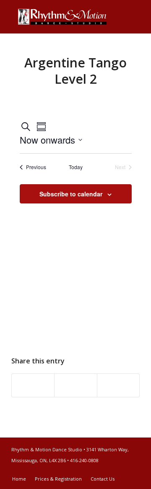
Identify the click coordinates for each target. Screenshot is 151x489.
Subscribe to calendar (70, 194)
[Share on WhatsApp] (75, 385)
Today (76, 167)
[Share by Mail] (118, 385)
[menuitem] (19, 479)
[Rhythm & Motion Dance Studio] (62, 16)
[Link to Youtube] (133, 470)
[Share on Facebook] (33, 385)
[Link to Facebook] (121, 470)
